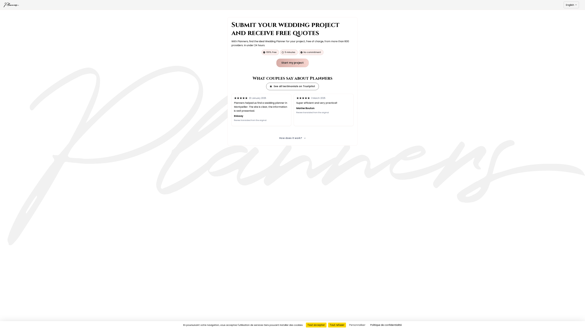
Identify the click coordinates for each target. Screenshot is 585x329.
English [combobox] (570, 5)
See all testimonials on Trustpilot (294, 86)
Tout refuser (337, 325)
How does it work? (290, 138)
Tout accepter (316, 325)
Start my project (292, 63)
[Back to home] (11, 5)
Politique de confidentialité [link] (386, 325)
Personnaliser (357, 325)
